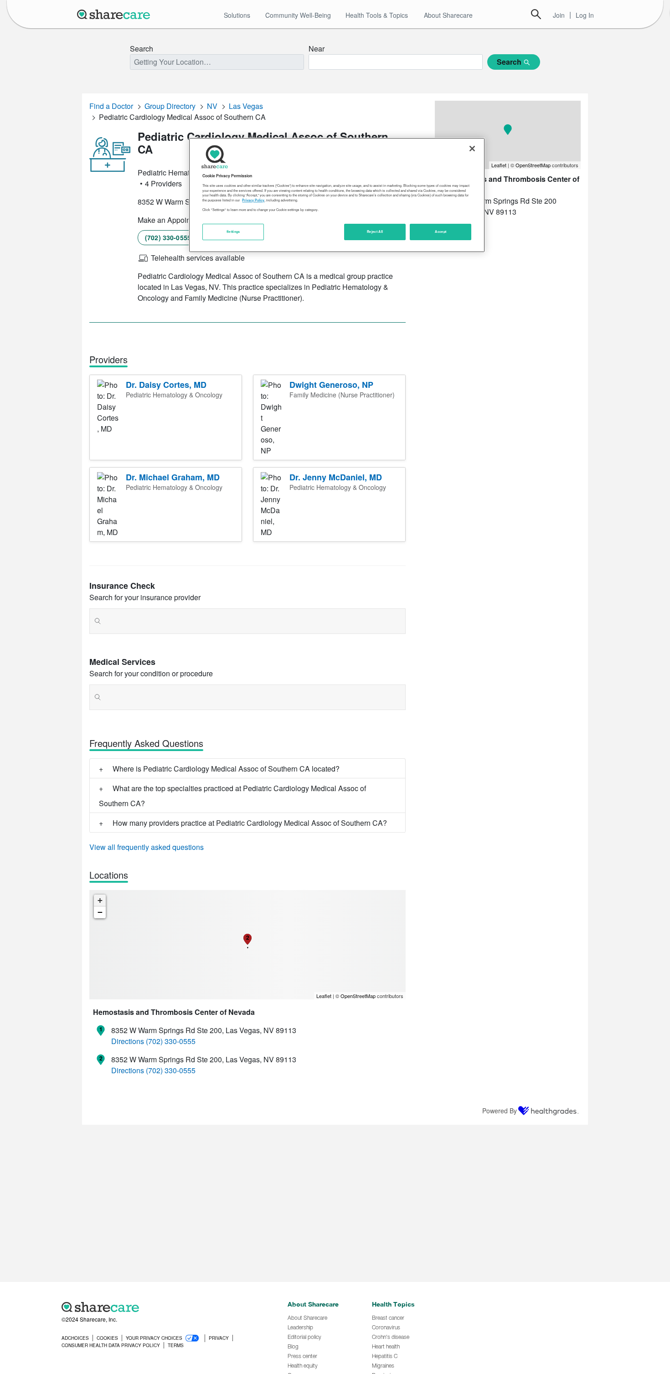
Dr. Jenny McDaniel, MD (335, 477)
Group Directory (170, 106)
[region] (337, 195)
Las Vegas (246, 106)
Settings (233, 231)
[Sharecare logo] (162, 1307)
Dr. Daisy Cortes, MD (166, 385)
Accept (440, 231)
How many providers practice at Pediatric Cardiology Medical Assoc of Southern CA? (250, 823)
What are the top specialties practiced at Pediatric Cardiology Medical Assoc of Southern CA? (232, 795)
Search (536, 14)
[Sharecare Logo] (115, 14)
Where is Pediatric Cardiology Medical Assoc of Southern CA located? (226, 768)
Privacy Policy (253, 200)
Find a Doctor (111, 106)
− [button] (100, 912)
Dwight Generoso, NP (331, 385)
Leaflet (323, 995)
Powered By (499, 1110)
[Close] (472, 149)
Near (317, 48)
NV (212, 106)
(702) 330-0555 (168, 237)
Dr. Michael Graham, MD (173, 477)
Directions (127, 1041)
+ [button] (100, 900)
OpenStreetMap (358, 995)
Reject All (375, 231)
